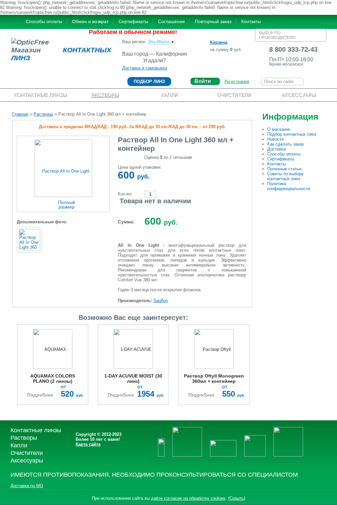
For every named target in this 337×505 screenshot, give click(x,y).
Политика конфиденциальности (288, 186)
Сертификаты (133, 21)
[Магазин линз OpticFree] (15, 22)
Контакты (251, 21)
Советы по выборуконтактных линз (285, 176)
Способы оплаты (44, 21)
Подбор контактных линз (291, 134)
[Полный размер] (63, 167)
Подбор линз (149, 81)
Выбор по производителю (277, 35)
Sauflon (160, 300)
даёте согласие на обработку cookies (188, 498)
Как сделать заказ (285, 144)
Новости (275, 139)
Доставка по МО (27, 485)
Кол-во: (125, 193)
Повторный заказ (213, 21)
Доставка (276, 149)
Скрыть (236, 498)
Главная (20, 114)
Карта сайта (88, 444)
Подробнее (40, 394)
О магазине (278, 129)
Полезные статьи (284, 168)
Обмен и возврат (90, 21)
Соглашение (171, 21)
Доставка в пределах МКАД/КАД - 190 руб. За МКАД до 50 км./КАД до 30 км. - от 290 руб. (132, 126)
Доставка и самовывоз (144, 68)
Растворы (43, 114)
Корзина (218, 42)
